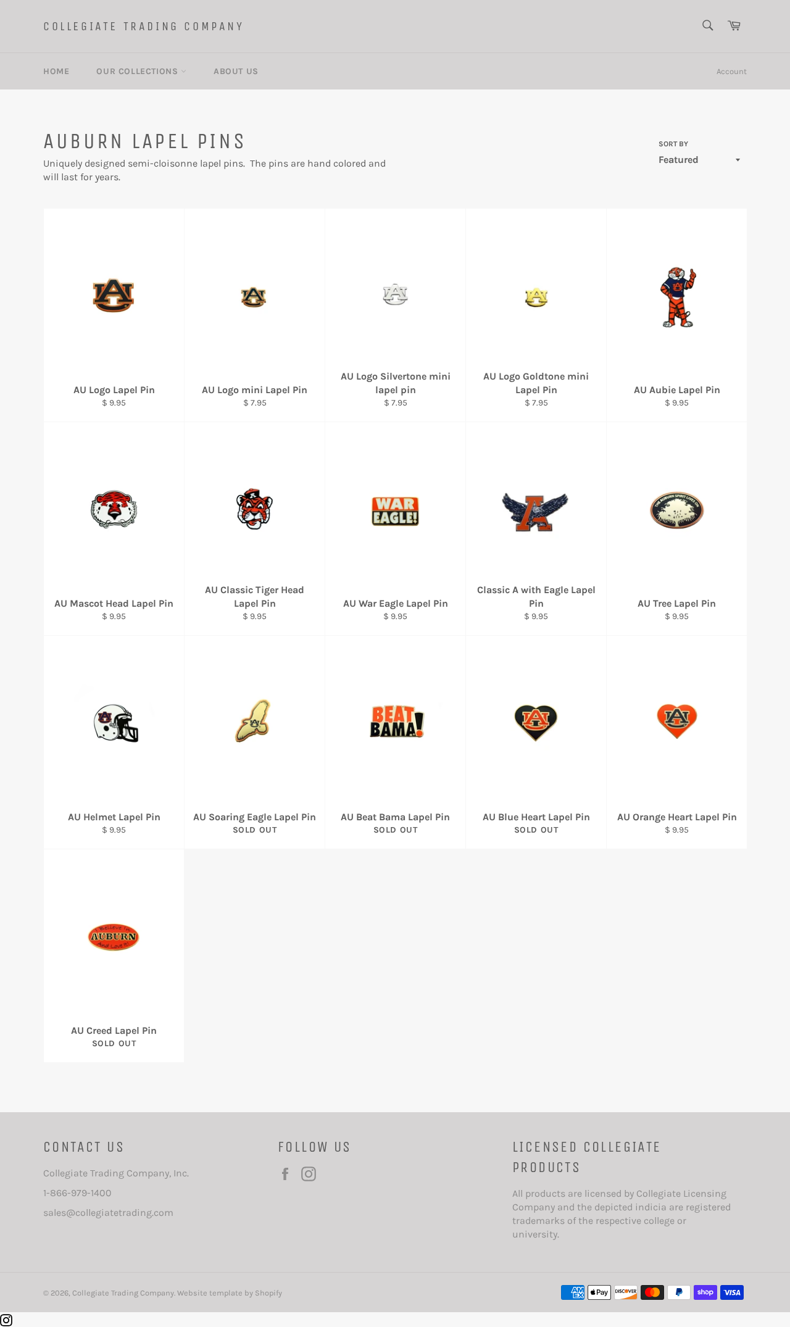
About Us (236, 71)
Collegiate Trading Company (143, 26)
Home (56, 71)
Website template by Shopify (229, 1292)
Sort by (673, 143)
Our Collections (138, 71)
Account (732, 71)
